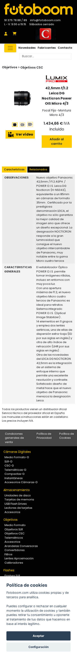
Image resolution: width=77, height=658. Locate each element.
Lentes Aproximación (19, 558)
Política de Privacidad (44, 436)
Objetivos (10, 520)
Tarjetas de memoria (19, 499)
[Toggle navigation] (10, 48)
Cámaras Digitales (17, 452)
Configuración (38, 647)
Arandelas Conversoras (21, 546)
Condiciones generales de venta (14, 438)
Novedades (27, 48)
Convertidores (14, 550)
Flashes (8, 570)
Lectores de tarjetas (18, 508)
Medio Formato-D (16, 457)
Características (14, 169)
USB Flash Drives (15, 504)
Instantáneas (13, 478)
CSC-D (9, 466)
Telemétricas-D (15, 470)
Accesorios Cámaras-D (21, 482)
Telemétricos (13, 538)
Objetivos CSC (31, 67)
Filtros (8, 554)
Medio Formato (15, 525)
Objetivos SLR (13, 529)
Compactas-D (14, 474)
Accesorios (12, 512)
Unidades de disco (17, 495)
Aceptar (38, 636)
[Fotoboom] (38, 9)
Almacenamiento (16, 490)
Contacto (65, 48)
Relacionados (38, 169)
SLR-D (8, 461)
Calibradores (13, 563)
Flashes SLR (12, 576)
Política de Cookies (66, 436)
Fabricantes (47, 48)
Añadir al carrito (57, 141)
